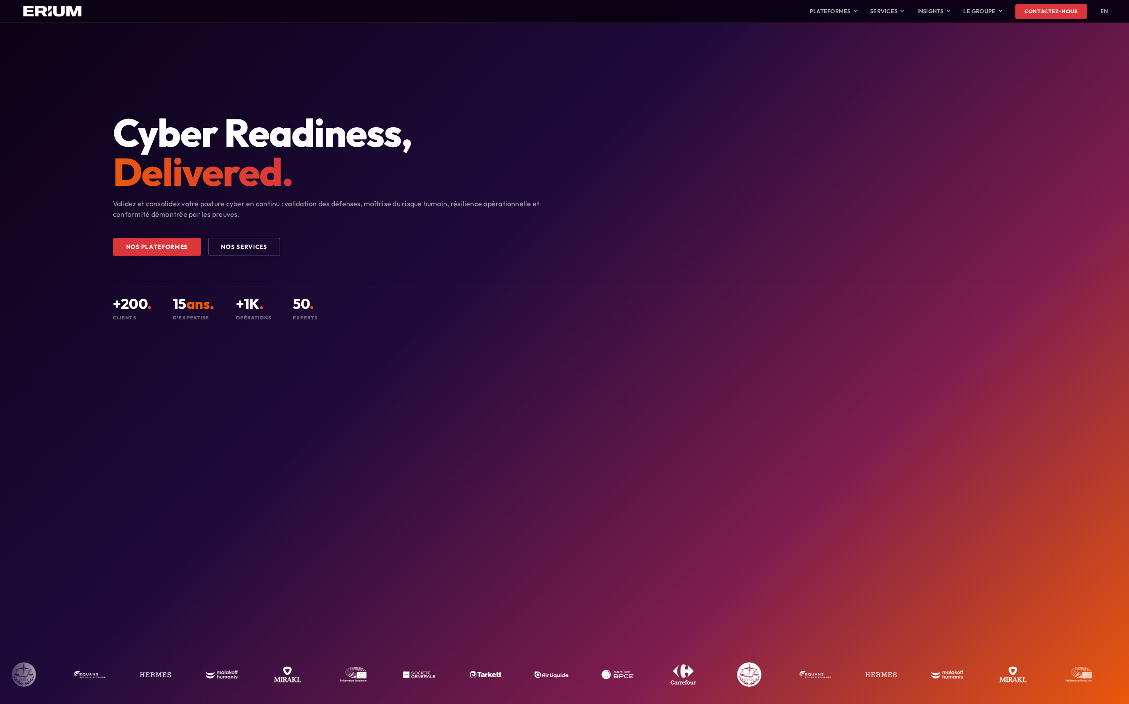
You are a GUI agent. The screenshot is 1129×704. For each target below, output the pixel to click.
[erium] (52, 4)
